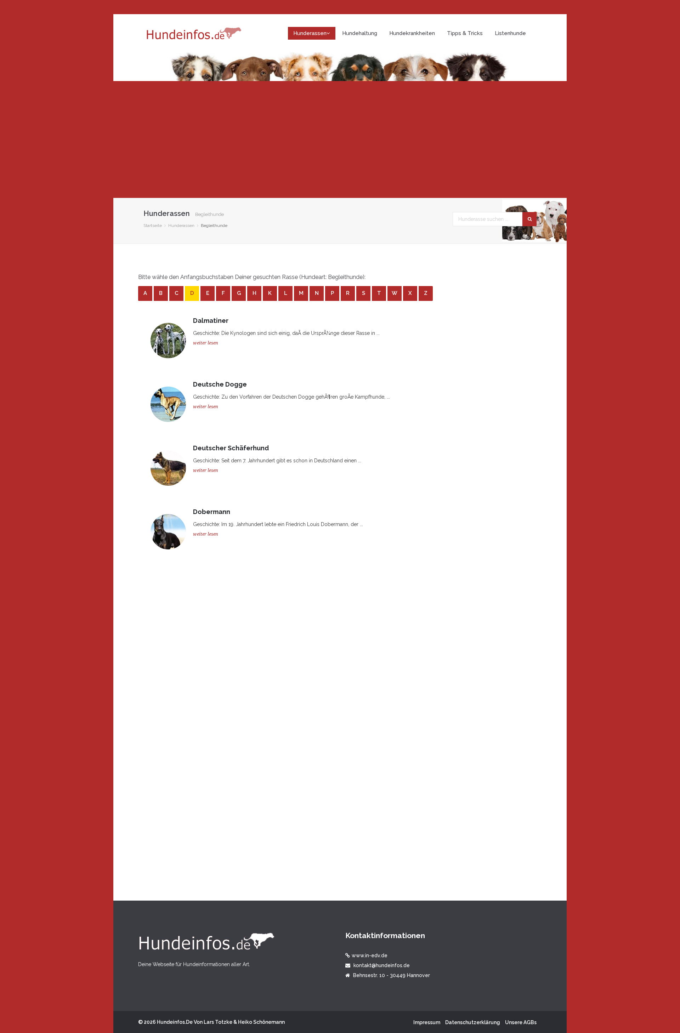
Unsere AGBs (521, 1022)
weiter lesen (205, 343)
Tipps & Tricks (465, 33)
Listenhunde (510, 33)
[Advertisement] (340, 139)
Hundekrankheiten (412, 33)
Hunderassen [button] (310, 33)
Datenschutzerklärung (472, 1022)
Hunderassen (181, 225)
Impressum (426, 1022)
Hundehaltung (359, 33)
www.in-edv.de (369, 955)
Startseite (152, 225)
